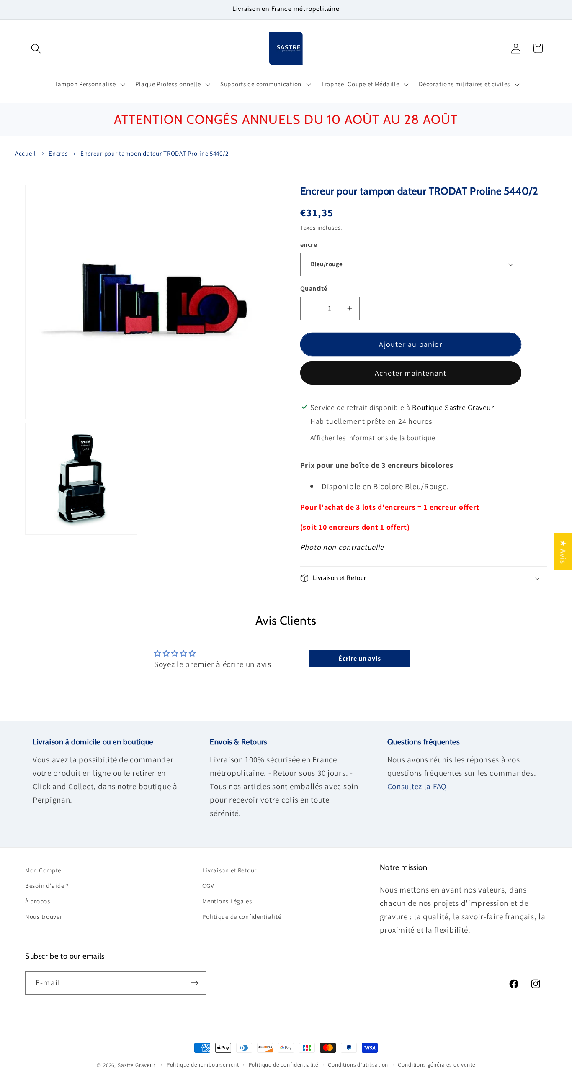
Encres (58, 153)
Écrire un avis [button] (359, 658)
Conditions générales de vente (436, 1064)
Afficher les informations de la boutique (372, 437)
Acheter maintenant (411, 373)
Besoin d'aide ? (47, 886)
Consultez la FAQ (417, 786)
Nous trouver (43, 917)
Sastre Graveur (136, 1065)
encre (308, 244)
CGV (208, 886)
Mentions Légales (227, 901)
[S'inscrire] (194, 983)
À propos (37, 901)
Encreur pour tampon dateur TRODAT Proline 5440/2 (154, 153)
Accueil (25, 153)
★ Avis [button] (563, 551)
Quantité (313, 288)
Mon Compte (43, 870)
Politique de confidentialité (241, 917)
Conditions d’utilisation (358, 1064)
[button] (36, 48)
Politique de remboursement (203, 1064)
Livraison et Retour (229, 870)
